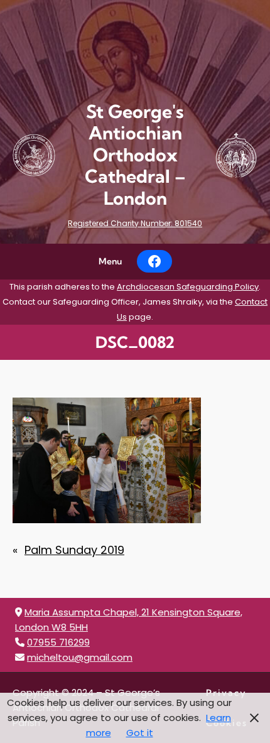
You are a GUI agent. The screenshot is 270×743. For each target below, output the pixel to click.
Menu (110, 261)
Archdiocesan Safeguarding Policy (188, 287)
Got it (139, 732)
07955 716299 (58, 642)
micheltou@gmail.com (79, 657)
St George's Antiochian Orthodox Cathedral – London (135, 154)
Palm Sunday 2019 (74, 550)
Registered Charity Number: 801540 (135, 223)
